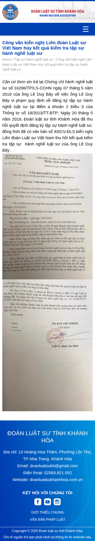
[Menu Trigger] (85, 29)
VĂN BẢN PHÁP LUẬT (47, 519)
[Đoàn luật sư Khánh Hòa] (10, 12)
